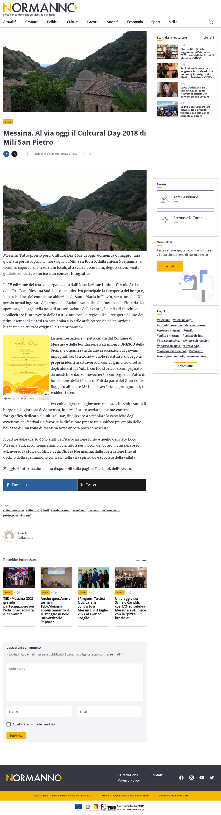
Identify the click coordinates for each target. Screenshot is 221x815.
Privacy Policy (129, 780)
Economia (135, 21)
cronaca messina (170, 330)
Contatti (156, 775)
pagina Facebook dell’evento (106, 468)
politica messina (169, 346)
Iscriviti (169, 266)
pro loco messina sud (16, 515)
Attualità (10, 21)
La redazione (128, 775)
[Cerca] (210, 21)
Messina (93, 510)
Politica (52, 21)
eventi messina (60, 510)
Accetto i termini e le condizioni (35, 724)
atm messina (197, 356)
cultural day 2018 (37, 510)
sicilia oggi (192, 346)
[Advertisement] (185, 151)
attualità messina (170, 325)
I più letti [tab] (208, 37)
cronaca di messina (196, 341)
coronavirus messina (172, 351)
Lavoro (92, 21)
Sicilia (173, 21)
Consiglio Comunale (171, 356)
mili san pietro (110, 510)
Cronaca (31, 21)
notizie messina (169, 341)
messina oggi (183, 320)
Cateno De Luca (194, 336)
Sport (155, 21)
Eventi (8, 121)
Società (112, 21)
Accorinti (196, 351)
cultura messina (13, 510)
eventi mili (79, 510)
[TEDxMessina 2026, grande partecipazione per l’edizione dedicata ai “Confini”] (19, 578)
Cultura (73, 21)
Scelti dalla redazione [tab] (172, 37)
